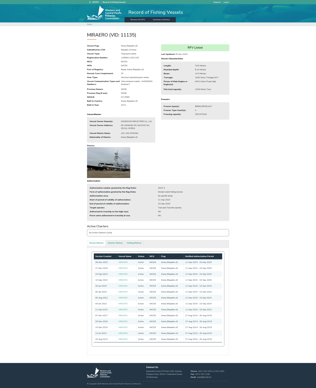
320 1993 (219, 371)
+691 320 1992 (205, 371)
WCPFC (95, 2)
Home (89, 24)
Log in (226, 2)
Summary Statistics (161, 19)
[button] (108, 162)
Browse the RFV (137, 19)
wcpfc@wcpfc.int (204, 377)
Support (217, 2)
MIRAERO (123, 262)
